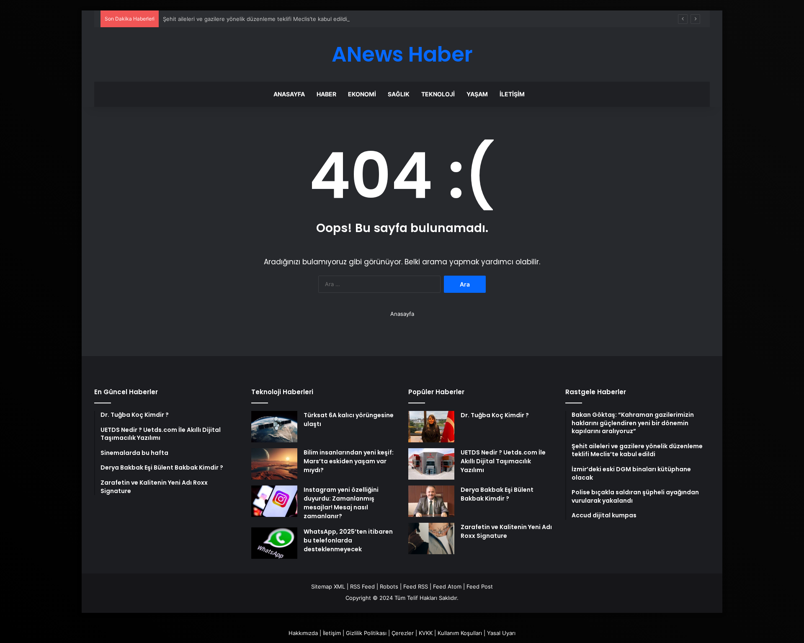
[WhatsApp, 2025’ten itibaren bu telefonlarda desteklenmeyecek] (274, 543)
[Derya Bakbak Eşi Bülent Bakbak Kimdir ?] (431, 501)
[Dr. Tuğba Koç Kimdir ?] (431, 426)
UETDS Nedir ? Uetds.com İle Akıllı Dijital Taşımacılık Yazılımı (503, 461)
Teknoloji (438, 94)
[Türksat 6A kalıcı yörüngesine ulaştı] (274, 426)
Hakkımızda (303, 633)
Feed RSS (415, 586)
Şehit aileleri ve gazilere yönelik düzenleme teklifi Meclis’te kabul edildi (255, 18)
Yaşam (477, 94)
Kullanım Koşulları (460, 633)
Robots (389, 586)
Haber (326, 94)
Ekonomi (362, 94)
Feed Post (479, 586)
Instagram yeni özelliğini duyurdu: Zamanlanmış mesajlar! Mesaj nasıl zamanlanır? (341, 502)
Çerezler (403, 633)
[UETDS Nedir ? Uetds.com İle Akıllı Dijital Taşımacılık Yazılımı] (431, 464)
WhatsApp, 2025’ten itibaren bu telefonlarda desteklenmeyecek (348, 540)
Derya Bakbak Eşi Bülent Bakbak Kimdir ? (497, 494)
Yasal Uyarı (501, 633)
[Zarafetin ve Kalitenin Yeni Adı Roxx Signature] (431, 538)
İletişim (512, 94)
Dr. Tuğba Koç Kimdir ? (495, 415)
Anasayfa (289, 94)
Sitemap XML (328, 586)
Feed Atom (447, 586)
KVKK (426, 633)
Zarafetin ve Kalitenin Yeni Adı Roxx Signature (506, 531)
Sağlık (399, 94)
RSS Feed (362, 586)
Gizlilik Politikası (366, 633)
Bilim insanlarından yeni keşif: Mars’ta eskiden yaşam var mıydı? (349, 461)
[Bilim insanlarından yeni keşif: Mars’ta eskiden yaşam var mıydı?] (274, 464)
